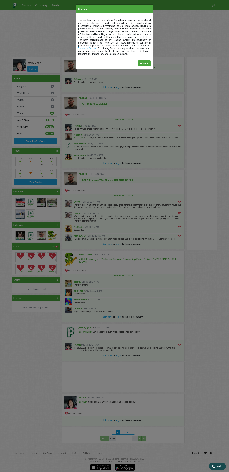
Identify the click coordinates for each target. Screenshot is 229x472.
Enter (146, 63)
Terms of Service (87, 48)
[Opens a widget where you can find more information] (217, 466)
